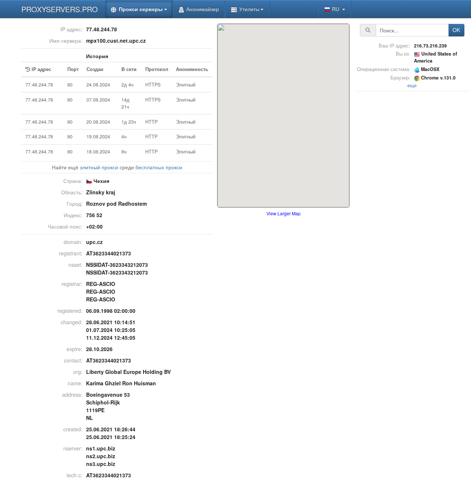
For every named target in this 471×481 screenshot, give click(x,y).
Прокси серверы (141, 9)
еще (412, 85)
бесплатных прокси (158, 167)
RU (336, 9)
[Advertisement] (412, 203)
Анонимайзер (202, 9)
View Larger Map (283, 213)
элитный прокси (99, 167)
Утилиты (249, 9)
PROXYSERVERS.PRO (59, 9)
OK (456, 29)
